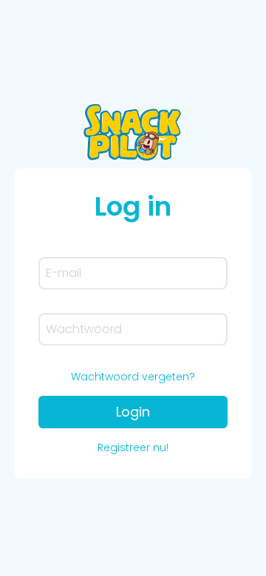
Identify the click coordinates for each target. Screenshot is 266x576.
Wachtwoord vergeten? (133, 376)
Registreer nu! (133, 447)
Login (133, 411)
